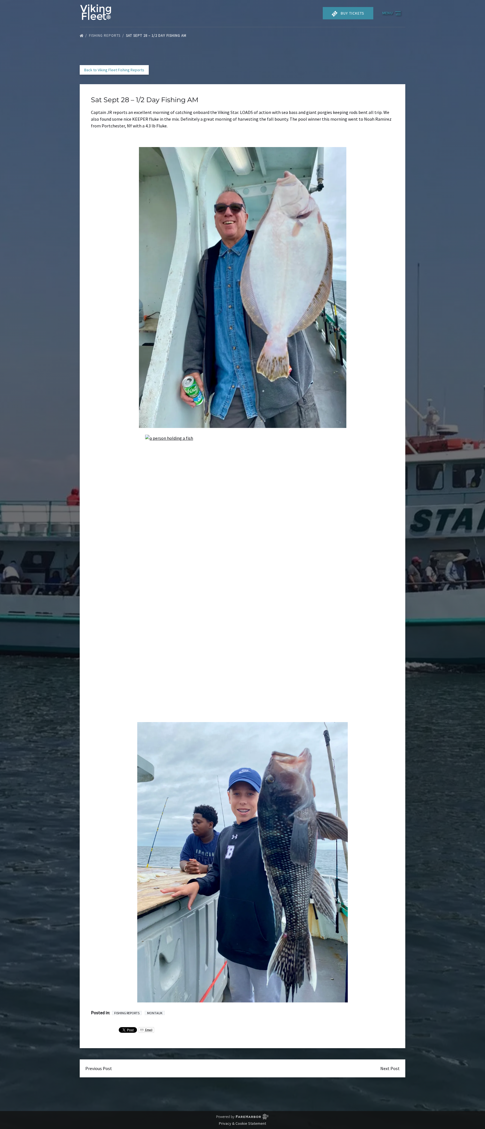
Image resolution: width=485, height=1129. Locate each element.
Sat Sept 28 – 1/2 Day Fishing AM (156, 35)
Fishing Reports (105, 35)
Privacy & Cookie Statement (242, 1123)
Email (148, 1030)
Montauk (155, 1013)
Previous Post (98, 1068)
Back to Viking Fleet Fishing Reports (114, 69)
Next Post (390, 1068)
